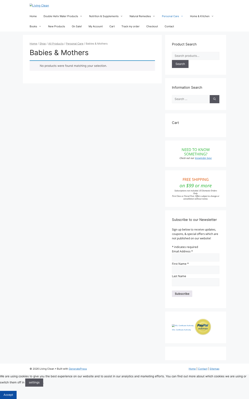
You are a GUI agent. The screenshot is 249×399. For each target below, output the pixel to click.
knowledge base (203, 158)
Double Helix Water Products (61, 16)
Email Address (182, 251)
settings (34, 382)
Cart (112, 26)
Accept (8, 394)
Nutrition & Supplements (104, 16)
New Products (56, 26)
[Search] (214, 99)
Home (33, 16)
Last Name (179, 276)
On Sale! (77, 26)
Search (180, 64)
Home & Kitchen (200, 16)
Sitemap (214, 368)
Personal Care (170, 16)
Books (33, 26)
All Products (56, 43)
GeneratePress (78, 368)
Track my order (130, 26)
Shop (42, 43)
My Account (96, 26)
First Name (180, 264)
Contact (169, 26)
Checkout (152, 26)
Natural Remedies (140, 16)
